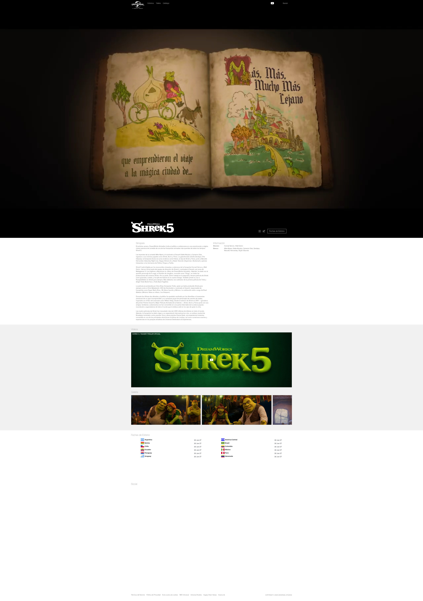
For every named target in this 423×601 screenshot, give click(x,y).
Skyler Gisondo (243, 250)
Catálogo (166, 3)
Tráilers (158, 3)
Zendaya (256, 248)
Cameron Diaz (248, 248)
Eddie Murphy (237, 248)
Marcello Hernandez (231, 250)
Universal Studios (196, 595)
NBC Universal (184, 595)
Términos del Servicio (138, 595)
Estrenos (151, 3)
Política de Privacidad (153, 595)
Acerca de (221, 595)
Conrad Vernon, (229, 246)
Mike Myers (228, 248)
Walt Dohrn (239, 246)
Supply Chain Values (210, 595)
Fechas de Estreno (277, 231)
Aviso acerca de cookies (170, 595)
